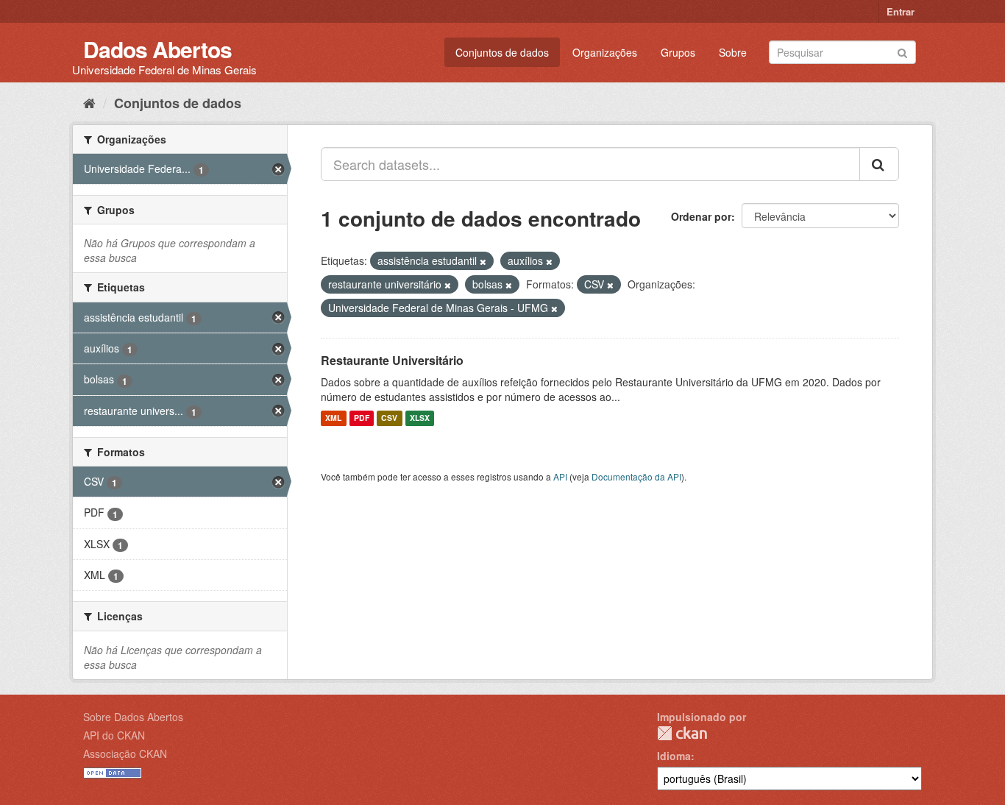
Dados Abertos (157, 49)
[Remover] (483, 261)
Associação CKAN (125, 753)
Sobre (733, 52)
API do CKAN (114, 735)
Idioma (674, 755)
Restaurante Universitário (392, 360)
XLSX (420, 418)
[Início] (89, 102)
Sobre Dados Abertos (133, 716)
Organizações (604, 52)
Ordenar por (701, 216)
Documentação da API (636, 476)
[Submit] (902, 51)
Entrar (901, 11)
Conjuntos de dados (502, 52)
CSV (389, 418)
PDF (361, 418)
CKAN (682, 733)
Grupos (678, 52)
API (560, 476)
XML (333, 418)
